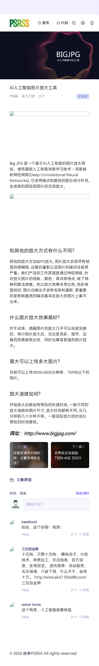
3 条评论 (24, 480)
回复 (86, 534)
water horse (31, 605)
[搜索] (74, 23)
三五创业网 (30, 549)
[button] (92, 23)
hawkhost (29, 522)
